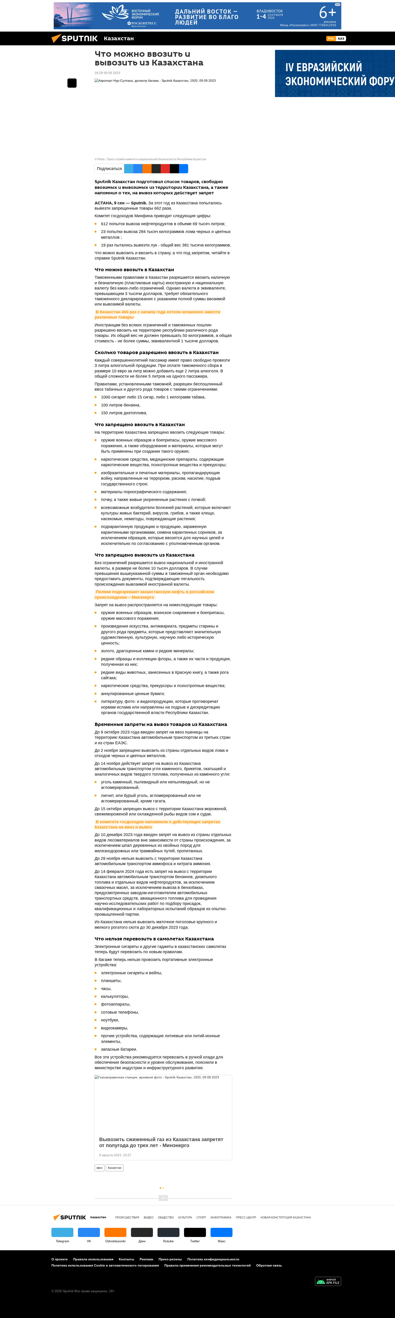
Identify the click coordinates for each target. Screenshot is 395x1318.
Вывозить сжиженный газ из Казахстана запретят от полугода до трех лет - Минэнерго (161, 1142)
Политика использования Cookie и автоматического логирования (105, 1265)
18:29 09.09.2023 (107, 73)
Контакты (126, 1259)
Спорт (201, 1217)
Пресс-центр (246, 1217)
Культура (185, 1217)
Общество (166, 1217)
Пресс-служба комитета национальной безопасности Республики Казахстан (156, 159)
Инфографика (221, 1217)
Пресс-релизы (170, 1259)
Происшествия (127, 1217)
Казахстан (114, 1167)
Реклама (146, 1259)
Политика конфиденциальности (213, 1259)
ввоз (99, 1167)
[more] (224, 1154)
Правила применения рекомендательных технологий (207, 1265)
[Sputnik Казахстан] (76, 44)
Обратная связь (269, 1265)
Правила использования (93, 1259)
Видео (148, 1217)
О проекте (59, 1259)
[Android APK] (328, 1282)
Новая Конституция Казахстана (286, 1217)
